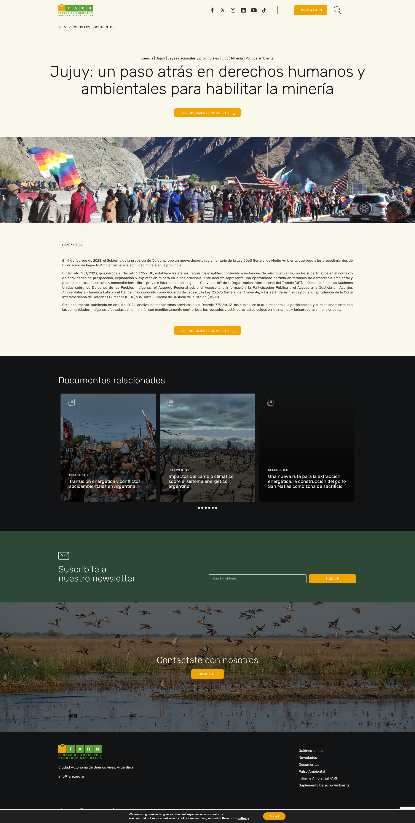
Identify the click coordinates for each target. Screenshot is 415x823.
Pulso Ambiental (312, 771)
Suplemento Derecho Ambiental (324, 785)
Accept (274, 816)
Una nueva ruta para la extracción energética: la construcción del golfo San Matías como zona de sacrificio (307, 481)
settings (243, 818)
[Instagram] (233, 10)
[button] (199, 508)
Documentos (309, 764)
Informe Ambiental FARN (318, 778)
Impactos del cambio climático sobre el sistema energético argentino (201, 481)
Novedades (308, 758)
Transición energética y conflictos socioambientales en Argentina (105, 484)
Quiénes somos (311, 751)
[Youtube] (253, 10)
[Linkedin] (243, 10)
